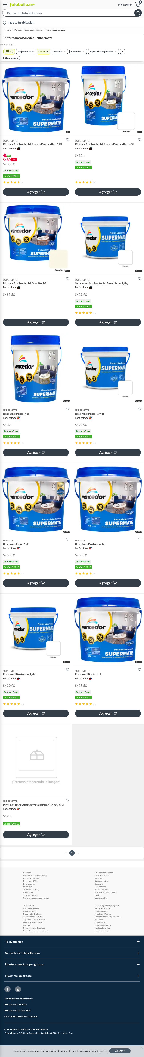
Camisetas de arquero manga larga (36, 931)
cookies (103, 1051)
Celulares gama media (104, 872)
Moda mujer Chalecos (32, 914)
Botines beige (28, 884)
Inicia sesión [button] (125, 4)
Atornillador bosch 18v (33, 917)
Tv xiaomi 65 (28, 905)
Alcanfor (27, 925)
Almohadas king (30, 911)
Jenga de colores (30, 895)
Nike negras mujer (102, 931)
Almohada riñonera (103, 914)
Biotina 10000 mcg (31, 878)
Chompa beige (101, 911)
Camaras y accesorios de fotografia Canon (36, 898)
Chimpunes (28, 892)
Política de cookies (15, 1004)
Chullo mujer (100, 922)
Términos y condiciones (18, 998)
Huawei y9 (27, 886)
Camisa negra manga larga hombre (108, 905)
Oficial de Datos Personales (20, 1016)
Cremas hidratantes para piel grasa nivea (108, 917)
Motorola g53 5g (30, 881)
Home (8, 30)
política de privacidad (84, 1051)
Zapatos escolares (102, 875)
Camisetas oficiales (31, 908)
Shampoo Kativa (101, 881)
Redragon (27, 872)
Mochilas (98, 878)
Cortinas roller (101, 898)
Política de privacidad (17, 1010)
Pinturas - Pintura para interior (28, 30)
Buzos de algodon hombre (105, 892)
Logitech (98, 895)
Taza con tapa (100, 886)
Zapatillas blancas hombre (34, 919)
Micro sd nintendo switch (34, 928)
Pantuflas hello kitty (103, 908)
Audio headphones (103, 925)
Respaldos (99, 919)
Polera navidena (101, 889)
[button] (72, 13)
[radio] (4, 182)
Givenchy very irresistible (33, 922)
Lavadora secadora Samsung (34, 875)
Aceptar (119, 1050)
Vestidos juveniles (102, 928)
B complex (99, 884)
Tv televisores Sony (31, 889)
